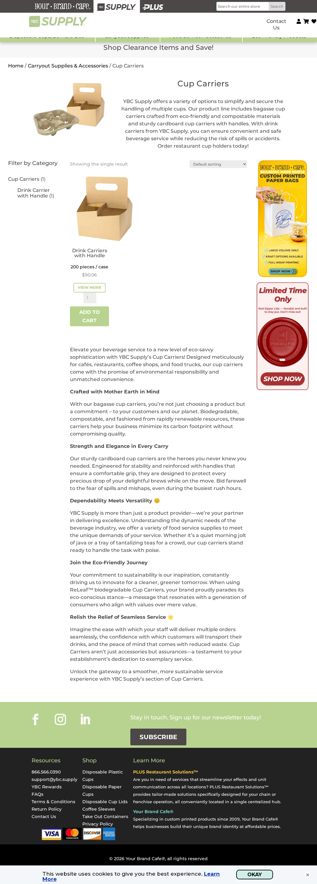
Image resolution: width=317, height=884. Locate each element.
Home (16, 66)
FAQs (37, 794)
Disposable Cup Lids (105, 801)
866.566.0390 (46, 772)
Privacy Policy (97, 824)
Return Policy (47, 809)
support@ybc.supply (54, 779)
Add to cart (89, 316)
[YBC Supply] (116, 6)
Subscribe (158, 737)
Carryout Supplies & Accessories (68, 66)
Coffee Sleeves (98, 809)
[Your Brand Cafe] (62, 6)
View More (89, 287)
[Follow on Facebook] (35, 719)
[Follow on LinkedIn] (85, 719)
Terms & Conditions (53, 801)
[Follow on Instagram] (60, 719)
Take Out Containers (105, 816)
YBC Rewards (47, 787)
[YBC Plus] (153, 6)
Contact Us (44, 816)
